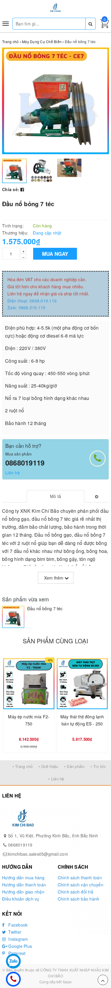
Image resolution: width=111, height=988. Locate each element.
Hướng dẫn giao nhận (23, 892)
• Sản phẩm (74, 766)
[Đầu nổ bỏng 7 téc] (13, 617)
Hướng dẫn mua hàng (23, 877)
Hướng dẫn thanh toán (24, 885)
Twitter (14, 932)
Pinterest (16, 953)
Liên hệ (12, 473)
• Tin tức (98, 766)
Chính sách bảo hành (78, 899)
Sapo (67, 981)
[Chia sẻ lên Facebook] (22, 189)
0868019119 (24, 463)
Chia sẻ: (10, 189)
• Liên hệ (56, 779)
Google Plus (19, 946)
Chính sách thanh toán (80, 877)
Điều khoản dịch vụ (20, 899)
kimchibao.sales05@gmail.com (38, 854)
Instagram (17, 939)
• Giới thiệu (48, 766)
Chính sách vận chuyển (80, 885)
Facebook (17, 925)
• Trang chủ (22, 766)
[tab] (55, 496)
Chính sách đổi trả (76, 892)
